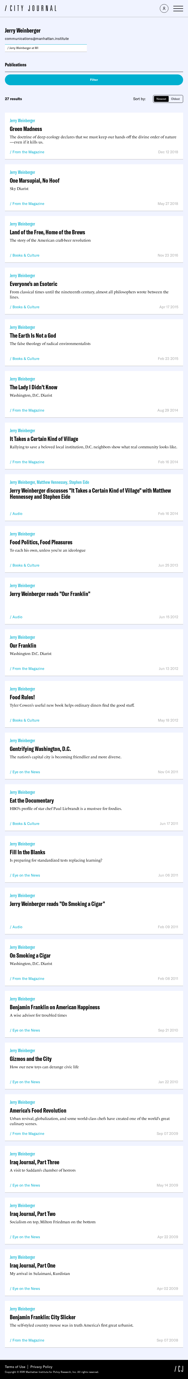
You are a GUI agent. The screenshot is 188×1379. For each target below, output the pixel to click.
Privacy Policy (41, 1367)
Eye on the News (26, 772)
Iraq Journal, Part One (32, 1265)
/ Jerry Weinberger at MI (22, 48)
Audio (17, 513)
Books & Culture (25, 255)
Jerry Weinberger (22, 120)
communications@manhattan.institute (37, 38)
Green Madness (26, 129)
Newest (161, 99)
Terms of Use (15, 1367)
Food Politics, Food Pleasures (41, 542)
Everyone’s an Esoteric (33, 284)
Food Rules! (22, 697)
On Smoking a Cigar (30, 955)
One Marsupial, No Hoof (34, 180)
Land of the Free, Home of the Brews (47, 232)
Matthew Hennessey (52, 482)
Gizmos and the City (31, 1059)
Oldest (175, 99)
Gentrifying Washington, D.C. (40, 749)
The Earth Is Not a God (33, 335)
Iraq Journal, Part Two (33, 1214)
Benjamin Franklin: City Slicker (43, 1317)
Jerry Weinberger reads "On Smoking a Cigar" (57, 904)
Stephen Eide (79, 482)
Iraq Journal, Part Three (34, 1162)
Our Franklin (23, 645)
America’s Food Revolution (38, 1110)
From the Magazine (28, 152)
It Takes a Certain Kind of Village (44, 439)
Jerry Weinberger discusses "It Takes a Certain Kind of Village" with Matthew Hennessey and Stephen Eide (90, 493)
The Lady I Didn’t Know (33, 387)
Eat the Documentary (32, 800)
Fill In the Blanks (27, 852)
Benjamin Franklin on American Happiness (55, 1007)
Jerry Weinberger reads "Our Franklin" (50, 594)
